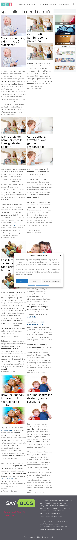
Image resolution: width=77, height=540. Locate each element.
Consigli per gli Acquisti (36, 492)
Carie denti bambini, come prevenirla (37, 37)
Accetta (22, 281)
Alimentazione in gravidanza (65, 25)
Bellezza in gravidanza (65, 35)
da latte (16, 225)
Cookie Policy (31, 285)
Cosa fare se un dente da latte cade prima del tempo (11, 265)
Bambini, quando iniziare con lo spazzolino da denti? (12, 400)
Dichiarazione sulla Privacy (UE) (14, 512)
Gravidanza (64, 4)
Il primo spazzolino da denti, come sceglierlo (39, 398)
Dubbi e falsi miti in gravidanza (65, 45)
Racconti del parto (27, 4)
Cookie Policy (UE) (10, 515)
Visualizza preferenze (51, 281)
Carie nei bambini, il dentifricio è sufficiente (13, 41)
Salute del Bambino (47, 4)
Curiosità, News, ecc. (9, 114)
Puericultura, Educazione (37, 372)
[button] (60, 255)
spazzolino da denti (7, 478)
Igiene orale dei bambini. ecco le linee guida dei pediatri (12, 142)
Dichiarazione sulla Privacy (42, 285)
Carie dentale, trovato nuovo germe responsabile (36, 142)
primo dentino (6, 430)
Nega (35, 281)
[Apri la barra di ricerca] (73, 4)
